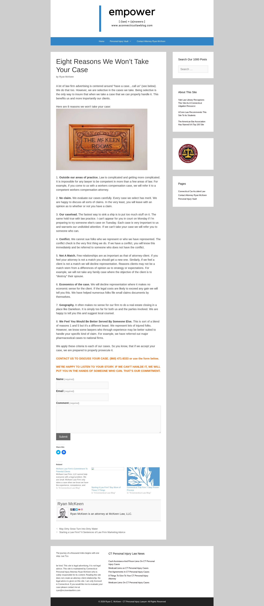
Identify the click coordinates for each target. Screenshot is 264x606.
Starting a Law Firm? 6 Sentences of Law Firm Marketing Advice (92, 532)
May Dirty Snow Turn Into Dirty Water (78, 529)
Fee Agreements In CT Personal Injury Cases (128, 572)
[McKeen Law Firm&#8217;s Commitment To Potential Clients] (74, 478)
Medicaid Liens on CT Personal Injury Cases (128, 568)
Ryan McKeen (70, 503)
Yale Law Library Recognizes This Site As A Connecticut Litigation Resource (191, 103)
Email (65, 391)
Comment (67, 402)
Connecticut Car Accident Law (191, 191)
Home (101, 41)
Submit (63, 436)
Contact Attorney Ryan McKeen (151, 41)
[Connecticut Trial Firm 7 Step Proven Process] (143, 476)
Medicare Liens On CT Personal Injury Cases (128, 582)
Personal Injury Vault (119, 41)
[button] (188, 153)
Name (65, 379)
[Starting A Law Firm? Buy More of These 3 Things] (107, 476)
